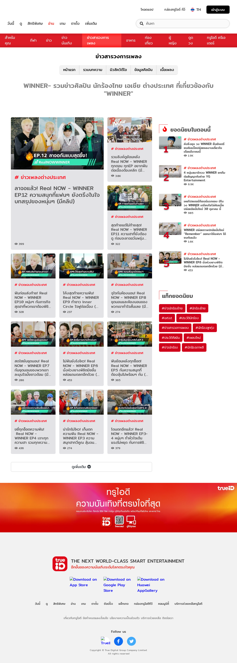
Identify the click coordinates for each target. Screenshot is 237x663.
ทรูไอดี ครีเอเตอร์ (216, 40)
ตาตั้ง (75, 23)
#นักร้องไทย (198, 308)
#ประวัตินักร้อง (189, 318)
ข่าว (49, 40)
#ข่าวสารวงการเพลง (175, 327)
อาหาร (130, 40)
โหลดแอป (147, 9)
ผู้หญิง (173, 40)
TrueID (21, 10)
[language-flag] (192, 10)
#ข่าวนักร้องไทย (172, 308)
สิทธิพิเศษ (35, 23)
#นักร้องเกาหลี (194, 347)
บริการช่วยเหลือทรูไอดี (188, 603)
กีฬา (33, 40)
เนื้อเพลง (167, 70)
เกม (62, 23)
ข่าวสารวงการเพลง (98, 40)
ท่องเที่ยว (149, 40)
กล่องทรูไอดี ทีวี (174, 9)
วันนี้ (10, 23)
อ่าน (51, 23)
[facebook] (118, 641)
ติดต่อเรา (167, 618)
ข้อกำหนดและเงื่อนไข (95, 618)
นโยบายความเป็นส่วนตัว (125, 618)
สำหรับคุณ (10, 40)
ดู (21, 23)
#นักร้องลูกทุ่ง (205, 327)
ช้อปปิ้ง (108, 603)
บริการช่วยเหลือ (151, 618)
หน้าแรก (69, 70)
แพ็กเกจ (123, 603)
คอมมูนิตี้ (163, 603)
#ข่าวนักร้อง (170, 347)
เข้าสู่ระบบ (218, 9)
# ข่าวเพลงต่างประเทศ (40, 177)
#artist (167, 318)
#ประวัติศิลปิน (171, 337)
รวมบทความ (92, 70)
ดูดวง (190, 40)
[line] (105, 641)
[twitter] (131, 641)
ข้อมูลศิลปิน (143, 70)
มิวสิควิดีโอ (118, 70)
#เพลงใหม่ (193, 337)
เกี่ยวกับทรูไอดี (72, 618)
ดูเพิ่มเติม (79, 467)
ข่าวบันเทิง (67, 40)
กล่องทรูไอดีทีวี (143, 603)
